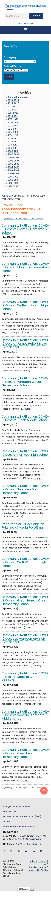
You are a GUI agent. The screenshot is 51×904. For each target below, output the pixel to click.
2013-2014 (13, 139)
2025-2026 (13, 100)
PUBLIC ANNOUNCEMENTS (15, 196)
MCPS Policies (9, 812)
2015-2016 (13, 132)
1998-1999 (13, 187)
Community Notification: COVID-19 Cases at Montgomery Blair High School (25, 639)
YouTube (26, 851)
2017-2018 (13, 126)
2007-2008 (13, 158)
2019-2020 (13, 120)
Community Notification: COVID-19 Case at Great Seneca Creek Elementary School (25, 601)
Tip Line (6, 822)
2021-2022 (13, 113)
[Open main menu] (25, 29)
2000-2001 (13, 180)
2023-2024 (13, 107)
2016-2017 (13, 129)
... (14, 219)
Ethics (45, 870)
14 (33, 219)
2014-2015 (13, 136)
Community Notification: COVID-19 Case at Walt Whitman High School (25, 563)
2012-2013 (13, 142)
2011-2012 (12, 145)
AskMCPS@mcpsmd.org (29, 839)
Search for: (11, 46)
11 (26, 219)
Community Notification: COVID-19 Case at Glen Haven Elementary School (25, 754)
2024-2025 (13, 104)
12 (28, 219)
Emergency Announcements (16, 807)
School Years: (13, 66)
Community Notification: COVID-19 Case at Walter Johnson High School (25, 306)
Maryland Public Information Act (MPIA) (22, 817)
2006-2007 (13, 161)
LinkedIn (33, 851)
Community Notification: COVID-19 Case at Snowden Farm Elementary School (25, 490)
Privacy (33, 861)
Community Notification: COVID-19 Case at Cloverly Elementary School (25, 229)
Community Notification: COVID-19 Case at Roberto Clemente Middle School (25, 677)
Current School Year (18, 97)
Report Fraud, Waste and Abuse (18, 827)
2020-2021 (13, 116)
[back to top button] (44, 790)
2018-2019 (13, 123)
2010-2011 (12, 148)
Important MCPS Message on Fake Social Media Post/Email (23, 526)
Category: (10, 57)
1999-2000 (13, 183)
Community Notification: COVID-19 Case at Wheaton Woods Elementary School (25, 382)
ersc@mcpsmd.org (31, 844)
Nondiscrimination (37, 867)
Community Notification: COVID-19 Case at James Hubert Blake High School (25, 344)
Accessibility (34, 870)
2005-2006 (13, 164)
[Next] (41, 219)
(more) (32, 256)
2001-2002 (13, 177)
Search (36, 16)
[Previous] (8, 219)
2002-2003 (13, 174)
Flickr (41, 851)
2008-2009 (13, 155)
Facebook (4, 851)
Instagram (18, 851)
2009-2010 (13, 151)
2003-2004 (13, 171)
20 (37, 219)
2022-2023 (13, 110)
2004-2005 (13, 167)
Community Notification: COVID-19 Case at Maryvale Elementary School (25, 268)
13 (31, 219)
